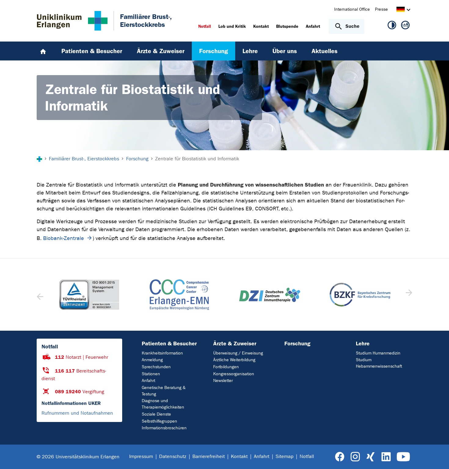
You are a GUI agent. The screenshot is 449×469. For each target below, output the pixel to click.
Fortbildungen (226, 366)
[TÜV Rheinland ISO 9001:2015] (89, 294)
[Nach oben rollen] (437, 456)
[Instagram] (355, 457)
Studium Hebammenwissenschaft (379, 363)
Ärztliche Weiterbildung (234, 359)
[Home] (43, 51)
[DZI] (269, 295)
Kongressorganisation (233, 373)
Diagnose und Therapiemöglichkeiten (163, 404)
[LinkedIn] (386, 457)
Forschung (297, 343)
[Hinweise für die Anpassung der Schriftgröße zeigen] (405, 26)
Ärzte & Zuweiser (234, 343)
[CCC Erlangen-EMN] (179, 294)
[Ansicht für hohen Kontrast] (392, 26)
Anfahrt (148, 380)
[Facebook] (340, 457)
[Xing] (370, 457)
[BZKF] (360, 294)
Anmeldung (152, 359)
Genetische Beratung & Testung (164, 391)
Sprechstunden (156, 366)
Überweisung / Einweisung (238, 353)
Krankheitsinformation (162, 353)
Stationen (151, 373)
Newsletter (223, 380)
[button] (408, 294)
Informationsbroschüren (164, 428)
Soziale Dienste (156, 414)
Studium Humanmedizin (378, 353)
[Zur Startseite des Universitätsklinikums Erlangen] (72, 21)
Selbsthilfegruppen (159, 421)
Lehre (363, 343)
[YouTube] (403, 457)
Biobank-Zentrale (63, 238)
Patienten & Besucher (169, 343)
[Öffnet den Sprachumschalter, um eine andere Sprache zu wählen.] (400, 10)
